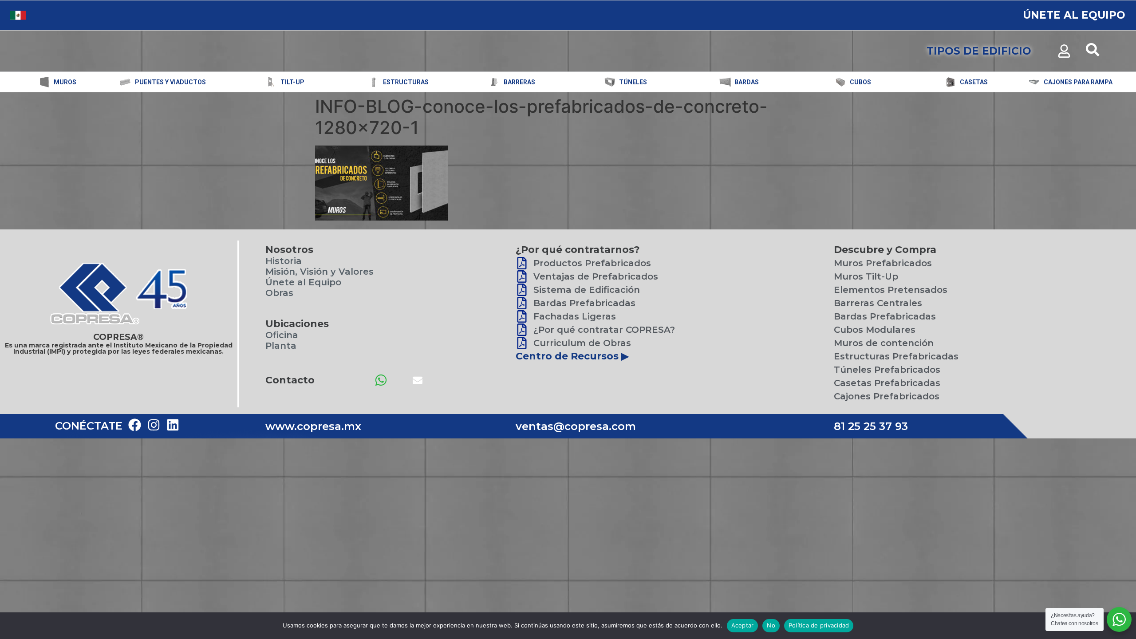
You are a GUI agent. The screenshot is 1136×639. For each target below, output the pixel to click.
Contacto (290, 380)
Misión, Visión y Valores (319, 271)
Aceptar (742, 625)
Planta (280, 345)
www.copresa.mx (313, 426)
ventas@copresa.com (576, 426)
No (771, 625)
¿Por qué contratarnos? (578, 250)
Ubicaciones (297, 324)
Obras (279, 293)
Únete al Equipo (303, 282)
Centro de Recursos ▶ (572, 356)
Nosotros (289, 250)
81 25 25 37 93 (871, 426)
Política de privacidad (819, 625)
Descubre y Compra (885, 250)
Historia (283, 261)
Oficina (281, 335)
